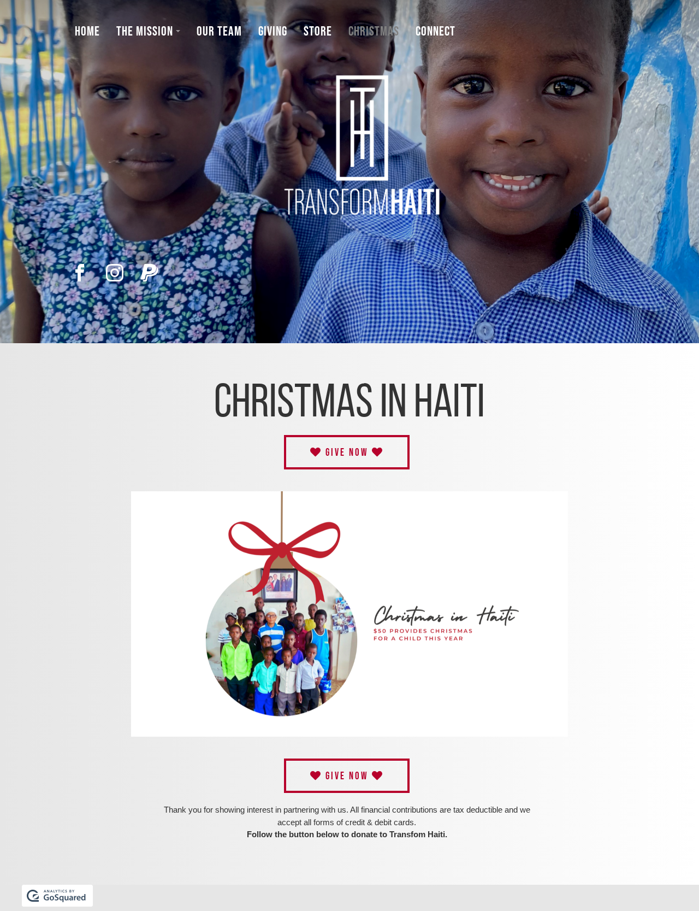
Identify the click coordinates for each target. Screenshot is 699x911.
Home (87, 30)
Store (318, 30)
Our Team (219, 30)
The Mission (144, 30)
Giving (272, 30)
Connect (435, 30)
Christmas (373, 30)
